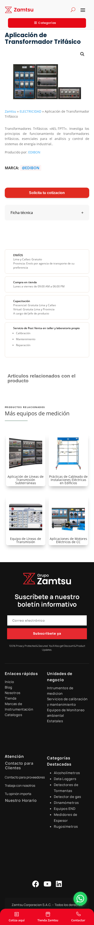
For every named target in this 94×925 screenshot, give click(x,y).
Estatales (55, 721)
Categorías (47, 23)
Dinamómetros (66, 802)
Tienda (10, 698)
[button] (82, 54)
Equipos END (65, 808)
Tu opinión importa (18, 794)
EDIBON (34, 152)
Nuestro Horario (21, 800)
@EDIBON (30, 167)
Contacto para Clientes (19, 765)
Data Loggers (65, 778)
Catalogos (13, 714)
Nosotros (13, 692)
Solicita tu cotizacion (47, 193)
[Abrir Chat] (80, 899)
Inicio (9, 681)
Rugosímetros (66, 826)
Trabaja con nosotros (20, 785)
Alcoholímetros (67, 772)
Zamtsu (10, 111)
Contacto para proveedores (25, 777)
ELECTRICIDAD (30, 111)
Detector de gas (67, 796)
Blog (8, 687)
